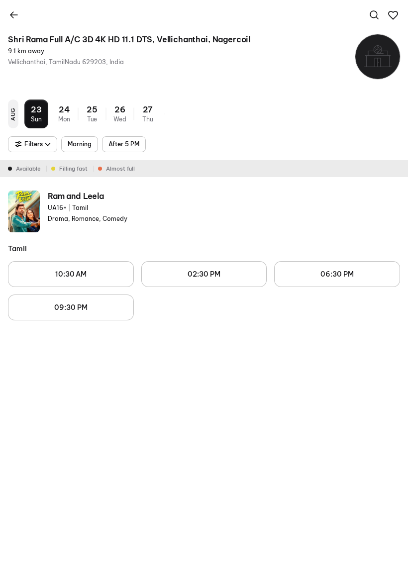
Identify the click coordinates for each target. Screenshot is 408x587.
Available (28, 168)
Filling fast (73, 168)
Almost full (120, 168)
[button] (393, 15)
